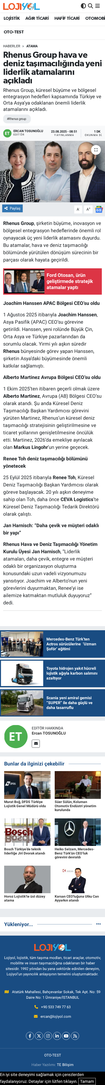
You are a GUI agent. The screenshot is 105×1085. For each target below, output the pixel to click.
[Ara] (90, 6)
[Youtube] (66, 1036)
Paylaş (15, 208)
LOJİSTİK (12, 18)
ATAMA (32, 46)
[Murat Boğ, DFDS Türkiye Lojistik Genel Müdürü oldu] (27, 784)
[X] (39, 1036)
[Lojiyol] (21, 6)
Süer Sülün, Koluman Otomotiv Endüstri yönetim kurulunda (75, 806)
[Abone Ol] (99, 209)
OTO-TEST (14, 32)
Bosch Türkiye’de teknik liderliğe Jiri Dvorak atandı (24, 851)
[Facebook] (30, 1036)
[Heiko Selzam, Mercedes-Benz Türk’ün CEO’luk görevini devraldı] (78, 831)
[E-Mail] (36, 744)
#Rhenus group (16, 119)
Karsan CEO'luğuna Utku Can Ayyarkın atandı (77, 898)
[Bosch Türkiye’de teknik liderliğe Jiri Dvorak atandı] (27, 831)
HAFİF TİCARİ (67, 18)
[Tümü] (98, 924)
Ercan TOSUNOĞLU (49, 733)
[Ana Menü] (97, 6)
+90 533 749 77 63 (56, 1007)
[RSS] (75, 1036)
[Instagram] (48, 1036)
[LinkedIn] (57, 1036)
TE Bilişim (65, 1065)
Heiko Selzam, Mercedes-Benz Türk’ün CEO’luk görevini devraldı (74, 853)
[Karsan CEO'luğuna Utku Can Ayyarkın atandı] (78, 879)
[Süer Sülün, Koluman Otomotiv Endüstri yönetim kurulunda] (78, 784)
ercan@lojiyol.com (56, 1016)
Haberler (11, 46)
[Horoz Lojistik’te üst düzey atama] (27, 879)
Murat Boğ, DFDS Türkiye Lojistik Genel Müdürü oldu (25, 804)
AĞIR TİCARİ (37, 18)
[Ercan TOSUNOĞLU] (16, 736)
